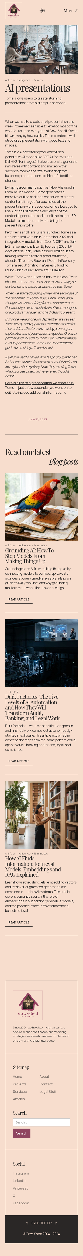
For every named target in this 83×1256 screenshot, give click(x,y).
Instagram (21, 1173)
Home (17, 1077)
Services (20, 1092)
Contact (46, 1084)
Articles (19, 1099)
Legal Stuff (48, 1092)
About (44, 1077)
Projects (20, 1084)
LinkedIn (19, 1181)
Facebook (21, 1203)
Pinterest (20, 1188)
